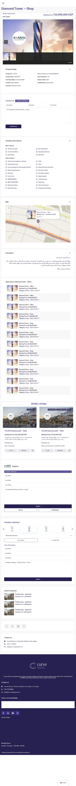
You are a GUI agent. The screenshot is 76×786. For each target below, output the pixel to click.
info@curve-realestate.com (15, 647)
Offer (63, 446)
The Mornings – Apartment (23, 594)
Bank (6, 446)
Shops (5, 13)
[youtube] (18, 626)
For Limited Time (56, 446)
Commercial (11, 13)
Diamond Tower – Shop (43, 212)
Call (21, 510)
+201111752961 (11, 644)
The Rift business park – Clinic (52, 431)
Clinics (43, 446)
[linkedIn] (12, 626)
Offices (27, 290)
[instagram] (24, 626)
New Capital (6, 16)
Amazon (15, 466)
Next (72, 529)
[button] (38, 221)
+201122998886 (8, 689)
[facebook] (6, 626)
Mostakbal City (9, 443)
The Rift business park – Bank (16, 431)
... (27, 439)
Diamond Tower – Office (23, 282)
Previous (3, 529)
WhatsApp (55, 510)
